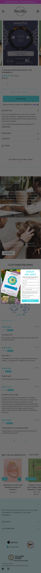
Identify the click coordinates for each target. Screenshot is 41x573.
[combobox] (23, 289)
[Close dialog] (39, 270)
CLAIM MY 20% (30, 300)
